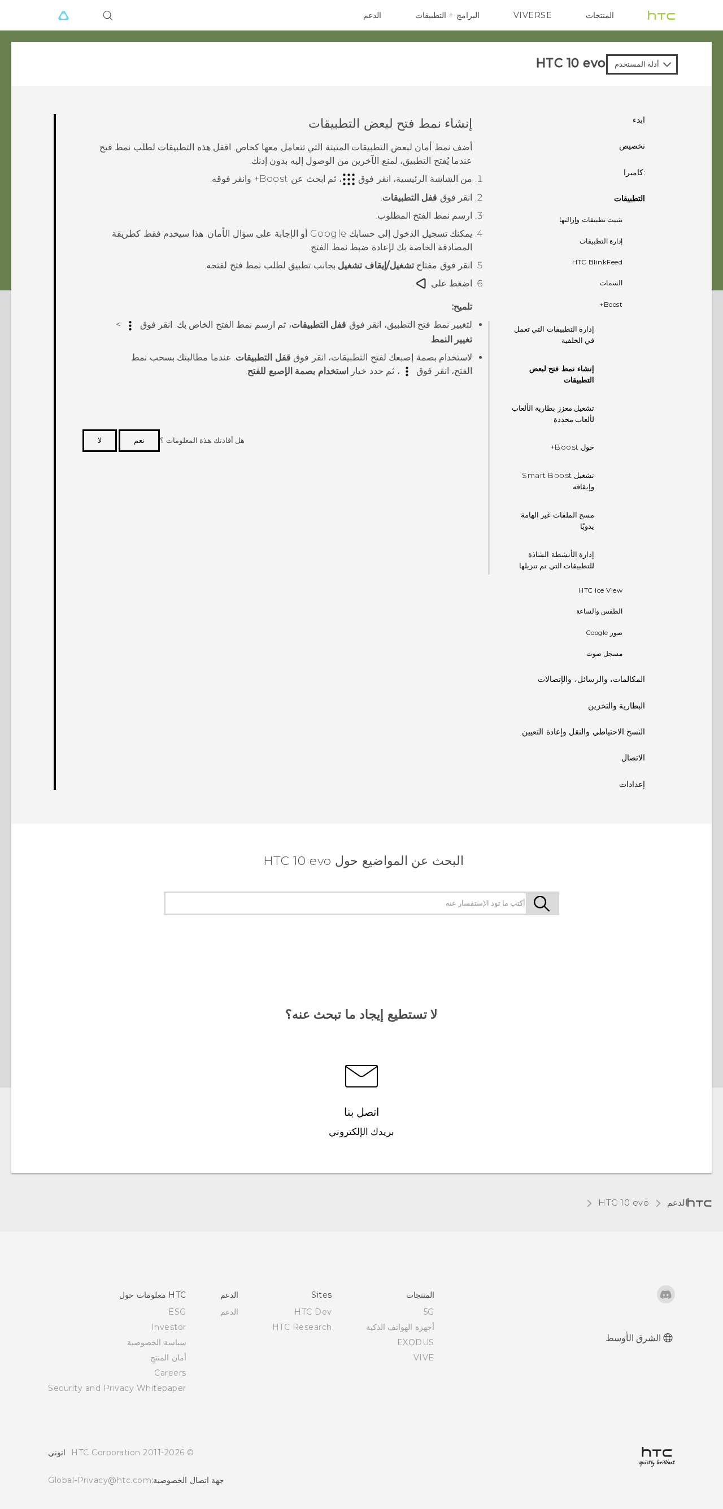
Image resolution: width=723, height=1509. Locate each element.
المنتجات (600, 15)
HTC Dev (313, 1312)
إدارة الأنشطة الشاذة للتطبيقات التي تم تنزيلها (557, 560)
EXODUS (415, 1342)
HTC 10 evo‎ (623, 1202)
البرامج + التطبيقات (447, 15)
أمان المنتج (168, 1358)
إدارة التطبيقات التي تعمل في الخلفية (554, 334)
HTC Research (302, 1327)
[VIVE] (63, 15)
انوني (57, 1452)
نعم (139, 440)
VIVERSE (532, 15)
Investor (168, 1327)
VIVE (423, 1358)
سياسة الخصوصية (156, 1342)
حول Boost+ (573, 446)
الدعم (372, 15)
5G (429, 1312)
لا (100, 440)
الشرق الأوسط (633, 1338)
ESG (177, 1312)
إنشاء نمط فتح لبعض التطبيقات (562, 374)
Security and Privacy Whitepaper (117, 1388)
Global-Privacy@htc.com (99, 1480)
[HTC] (661, 15)
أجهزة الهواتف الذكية (400, 1327)
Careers (170, 1373)
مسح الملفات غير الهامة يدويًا (558, 520)
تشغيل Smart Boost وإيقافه (558, 481)
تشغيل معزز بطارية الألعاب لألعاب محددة (553, 413)
